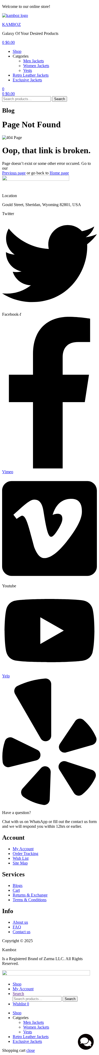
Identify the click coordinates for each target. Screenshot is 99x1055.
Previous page (14, 173)
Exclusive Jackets (27, 80)
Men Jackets (33, 61)
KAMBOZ (11, 24)
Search (59, 99)
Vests (27, 70)
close (30, 1050)
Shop (17, 51)
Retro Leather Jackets (31, 75)
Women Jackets (36, 65)
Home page (59, 173)
